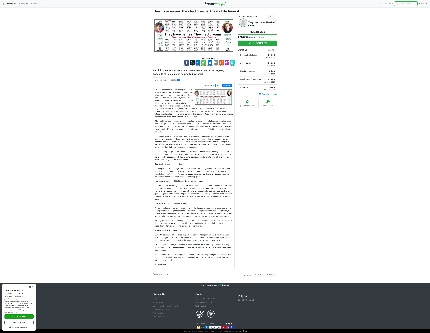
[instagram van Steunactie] (243, 300)
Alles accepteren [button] (19, 316)
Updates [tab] (174, 80)
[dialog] (19, 307)
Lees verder (14, 312)
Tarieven (33, 4)
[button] (389, 3)
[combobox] (30, 287)
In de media (158, 302)
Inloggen (423, 4)
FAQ (40, 4)
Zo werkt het (23, 4)
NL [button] (380, 4)
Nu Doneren (259, 43)
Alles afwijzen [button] (19, 322)
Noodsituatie (259, 274)
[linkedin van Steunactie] (250, 300)
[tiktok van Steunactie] (253, 300)
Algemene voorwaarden (163, 309)
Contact (272, 17)
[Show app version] (428, 331)
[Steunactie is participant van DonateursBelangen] (199, 314)
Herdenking (271, 274)
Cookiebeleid (158, 317)
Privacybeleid (158, 313)
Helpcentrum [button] (203, 306)
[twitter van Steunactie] (246, 300)
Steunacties (11, 4)
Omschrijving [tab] (160, 80)
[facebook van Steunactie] (239, 300)
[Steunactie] (4, 3)
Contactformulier (205, 302)
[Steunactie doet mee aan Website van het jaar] (211, 314)
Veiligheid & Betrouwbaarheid (165, 306)
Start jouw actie (407, 3)
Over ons (156, 299)
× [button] (33, 287)
